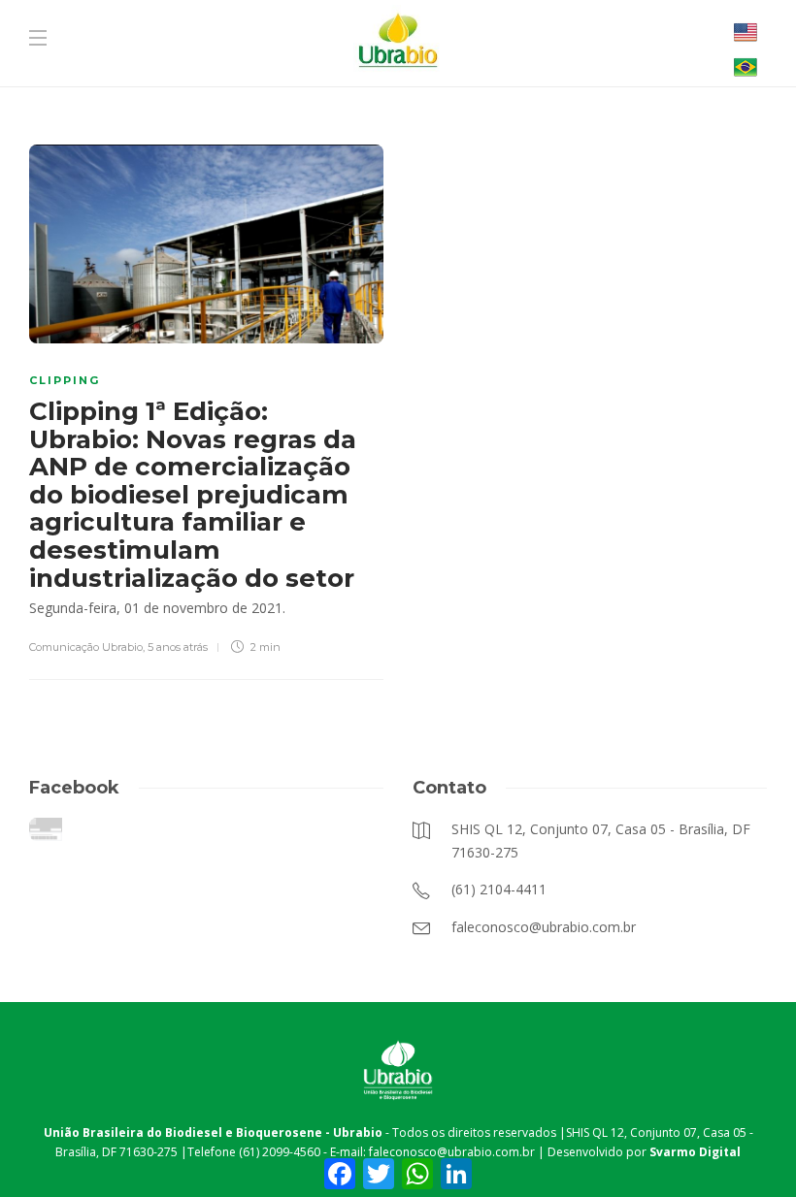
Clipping (64, 380)
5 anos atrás (178, 647)
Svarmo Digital (695, 1152)
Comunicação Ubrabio (86, 647)
